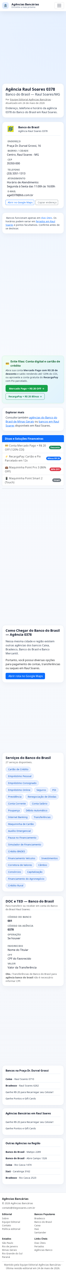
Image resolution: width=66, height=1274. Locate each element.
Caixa (37, 1225)
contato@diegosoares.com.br (18, 1207)
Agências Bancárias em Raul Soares (28, 1113)
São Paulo (7, 1242)
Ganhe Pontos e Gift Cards (21, 1098)
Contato (6, 1225)
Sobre (5, 1218)
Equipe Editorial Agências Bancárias (30, 99)
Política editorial (11, 1229)
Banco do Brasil (43, 1221)
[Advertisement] (33, 49)
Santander (40, 1232)
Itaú (36, 1229)
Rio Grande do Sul (12, 1253)
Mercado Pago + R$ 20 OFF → (26, 388)
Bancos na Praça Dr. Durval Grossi (27, 1070)
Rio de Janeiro (10, 1246)
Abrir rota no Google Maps (25, 676)
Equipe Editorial (11, 1221)
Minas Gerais (9, 1250)
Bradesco (39, 1218)
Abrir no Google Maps (20, 202)
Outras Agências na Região (23, 1143)
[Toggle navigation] (59, 5)
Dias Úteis (40, 1242)
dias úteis (46, 217)
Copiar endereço (47, 202)
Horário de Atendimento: (23, 182)
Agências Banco (43, 1250)
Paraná (6, 1257)
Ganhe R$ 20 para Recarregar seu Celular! (29, 1092)
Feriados (39, 1246)
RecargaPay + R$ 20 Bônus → (25, 396)
